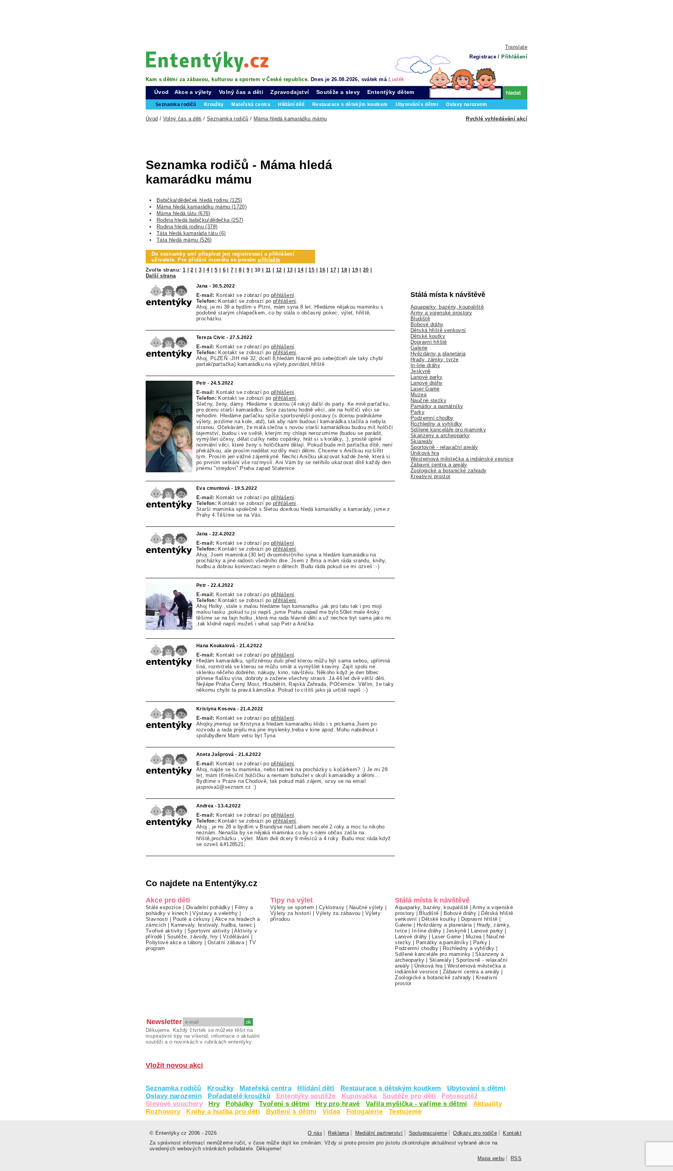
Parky (417, 412)
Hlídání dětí (316, 1088)
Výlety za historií (290, 913)
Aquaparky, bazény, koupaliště (447, 307)
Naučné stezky (428, 400)
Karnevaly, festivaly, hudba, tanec (211, 925)
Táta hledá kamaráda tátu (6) (191, 233)
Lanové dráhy (426, 383)
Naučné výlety (366, 907)
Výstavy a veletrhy (215, 913)
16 (322, 270)
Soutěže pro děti (409, 1096)
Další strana (161, 276)
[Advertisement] (336, 21)
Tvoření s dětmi (284, 1103)
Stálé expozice (163, 907)
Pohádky (239, 1103)
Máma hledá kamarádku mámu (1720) (202, 207)
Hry (214, 1103)
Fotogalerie (364, 1111)
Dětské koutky (427, 336)
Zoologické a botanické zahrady (448, 470)
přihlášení (282, 295)
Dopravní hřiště (428, 342)
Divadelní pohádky (208, 907)
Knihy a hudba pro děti (223, 1111)
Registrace (482, 57)
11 (268, 270)
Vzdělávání (236, 937)
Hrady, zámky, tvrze (434, 359)
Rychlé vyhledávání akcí (496, 119)
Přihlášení (514, 57)
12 (279, 270)
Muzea (418, 394)
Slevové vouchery (174, 1103)
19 (355, 270)
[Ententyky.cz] (207, 61)
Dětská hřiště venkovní (438, 330)
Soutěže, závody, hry (192, 937)
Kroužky (220, 1088)
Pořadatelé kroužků (239, 1096)
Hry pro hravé (337, 1103)
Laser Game (425, 389)
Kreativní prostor (430, 476)
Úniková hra (424, 453)
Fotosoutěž (460, 1096)
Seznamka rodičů (173, 1088)
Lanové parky (426, 377)
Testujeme (405, 1111)
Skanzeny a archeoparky (440, 435)
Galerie (419, 348)
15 (311, 270)
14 (300, 270)
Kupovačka (359, 1096)
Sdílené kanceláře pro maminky (448, 430)
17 (333, 270)
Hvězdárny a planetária (437, 354)
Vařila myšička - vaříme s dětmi (416, 1103)
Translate (516, 47)
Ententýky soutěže (306, 1096)
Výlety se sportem (292, 907)
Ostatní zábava (226, 942)
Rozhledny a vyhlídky (436, 424)
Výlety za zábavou (338, 913)
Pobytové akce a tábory (174, 942)
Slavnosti (157, 919)
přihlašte (269, 260)
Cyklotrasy (332, 907)
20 (366, 270)
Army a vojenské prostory (441, 313)
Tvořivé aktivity (164, 931)
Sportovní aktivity (208, 931)
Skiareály (421, 441)
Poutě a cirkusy (192, 919)
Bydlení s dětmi (291, 1111)
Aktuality (487, 1103)
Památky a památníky (436, 406)
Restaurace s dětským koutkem (390, 1088)
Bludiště (420, 318)
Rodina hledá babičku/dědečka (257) (200, 220)
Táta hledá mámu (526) (184, 240)
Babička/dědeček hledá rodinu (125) (199, 200)
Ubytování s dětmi (476, 1088)
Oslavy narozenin (174, 1096)
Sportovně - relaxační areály (444, 447)
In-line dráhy (425, 365)
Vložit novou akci (174, 1065)
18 (344, 270)
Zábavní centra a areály (438, 465)
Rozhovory (163, 1111)
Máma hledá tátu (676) (183, 213)
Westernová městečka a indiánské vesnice (461, 459)
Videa (331, 1111)
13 (290, 270)
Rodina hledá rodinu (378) (187, 227)
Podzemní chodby (432, 418)
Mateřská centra (265, 1088)
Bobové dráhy (427, 324)
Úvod (161, 92)
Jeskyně (420, 371)
